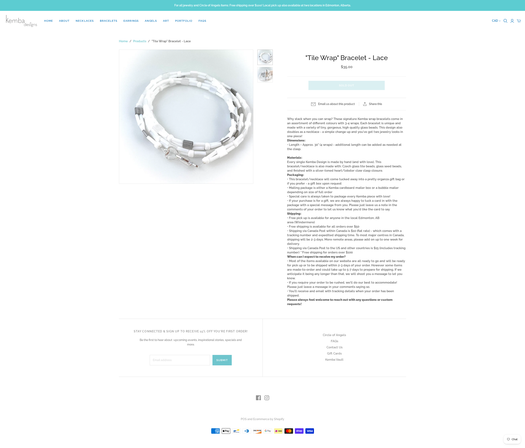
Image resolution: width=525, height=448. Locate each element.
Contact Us (334, 347)
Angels (151, 20)
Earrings (131, 20)
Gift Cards (334, 353)
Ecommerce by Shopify (268, 419)
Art (166, 20)
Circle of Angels (334, 335)
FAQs (202, 20)
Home (48, 20)
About (64, 20)
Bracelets (108, 20)
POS (244, 419)
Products (139, 41)
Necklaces (85, 20)
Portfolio (183, 20)
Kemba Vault (334, 359)
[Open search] (505, 21)
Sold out (346, 85)
